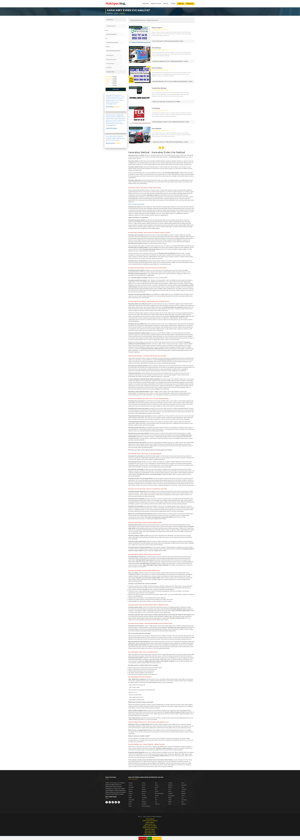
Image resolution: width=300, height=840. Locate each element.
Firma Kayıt (189, 3)
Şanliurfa (144, 791)
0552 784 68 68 (164, 90)
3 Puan (114, 81)
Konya (156, 785)
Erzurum (131, 789)
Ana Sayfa (146, 3)
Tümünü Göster (146, 806)
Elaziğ (130, 795)
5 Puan (114, 77)
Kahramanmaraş (159, 793)
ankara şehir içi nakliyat (150, 825)
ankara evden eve (150, 824)
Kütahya (183, 804)
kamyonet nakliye (150, 829)
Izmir (156, 782)
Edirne (170, 801)
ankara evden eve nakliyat (150, 820)
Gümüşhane (171, 795)
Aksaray (144, 789)
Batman (170, 787)
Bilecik (183, 791)
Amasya (144, 795)
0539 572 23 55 (156, 110)
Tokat (169, 799)
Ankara (143, 782)
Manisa (143, 793)
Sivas (156, 799)
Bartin (130, 804)
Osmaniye (184, 799)
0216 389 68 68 (156, 90)
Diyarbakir (183, 785)
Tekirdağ (183, 789)
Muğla (130, 797)
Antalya (170, 782)
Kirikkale (144, 801)
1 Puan (114, 85)
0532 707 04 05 (164, 29)
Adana (143, 787)
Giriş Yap (180, 3)
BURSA (116, 13)
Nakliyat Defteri (156, 3)
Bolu (156, 789)
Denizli (156, 787)
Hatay (182, 787)
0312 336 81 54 (156, 70)
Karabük (170, 793)
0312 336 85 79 (156, 130)
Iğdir (182, 801)
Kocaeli (144, 785)
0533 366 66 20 (164, 70)
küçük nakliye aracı (150, 832)
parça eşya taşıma (150, 831)
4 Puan (114, 79)
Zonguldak (131, 799)
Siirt (156, 797)
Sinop (130, 806)
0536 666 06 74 (164, 130)
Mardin (170, 797)
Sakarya (131, 793)
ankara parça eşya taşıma (150, 827)
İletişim (173, 3)
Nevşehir (144, 804)
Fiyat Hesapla (142, 838)
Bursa (182, 782)
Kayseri (130, 785)
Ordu (143, 799)
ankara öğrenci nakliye (150, 834)
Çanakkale (144, 797)
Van (156, 801)
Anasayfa (110, 13)
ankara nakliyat (150, 819)
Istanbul (130, 782)
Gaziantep (131, 787)
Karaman (157, 804)
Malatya (130, 791)
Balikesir (170, 785)
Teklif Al (165, 3)
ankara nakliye (150, 822)
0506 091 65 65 (156, 50)
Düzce (183, 795)
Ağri (182, 797)
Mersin (170, 791)
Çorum (156, 791)
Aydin (169, 789)
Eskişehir (183, 793)
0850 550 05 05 (156, 29)
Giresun (157, 795)
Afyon (169, 804)
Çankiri (130, 801)
